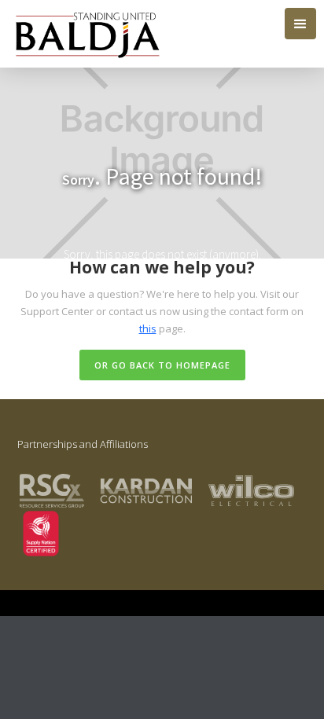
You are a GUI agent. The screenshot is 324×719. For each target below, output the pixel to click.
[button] (300, 23)
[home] (84, 33)
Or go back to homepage (162, 365)
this (147, 328)
